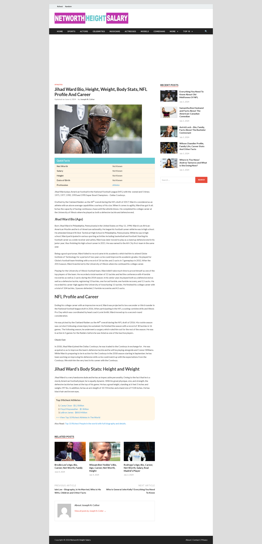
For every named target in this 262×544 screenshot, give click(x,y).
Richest (60, 6)
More (172, 31)
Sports (71, 31)
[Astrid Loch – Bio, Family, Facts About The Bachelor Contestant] (168, 127)
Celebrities (99, 31)
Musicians (115, 31)
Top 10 (186, 31)
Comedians (159, 31)
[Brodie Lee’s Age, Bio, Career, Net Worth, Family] (70, 461)
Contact (196, 540)
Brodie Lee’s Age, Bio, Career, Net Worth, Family (69, 466)
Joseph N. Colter (87, 99)
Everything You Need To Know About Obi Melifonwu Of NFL (191, 94)
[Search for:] (183, 180)
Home (60, 31)
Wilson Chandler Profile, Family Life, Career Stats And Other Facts (191, 146)
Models (145, 31)
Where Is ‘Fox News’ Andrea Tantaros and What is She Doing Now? (193, 162)
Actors (84, 31)
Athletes (58, 84)
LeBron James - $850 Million (73, 412)
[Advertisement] (131, 59)
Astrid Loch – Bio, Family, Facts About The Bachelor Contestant (192, 130)
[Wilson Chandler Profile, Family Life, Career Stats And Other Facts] (168, 143)
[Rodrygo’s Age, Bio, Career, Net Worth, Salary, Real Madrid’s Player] (139, 461)
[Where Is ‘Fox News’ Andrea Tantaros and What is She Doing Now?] (168, 160)
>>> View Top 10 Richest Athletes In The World (78, 417)
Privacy (204, 540)
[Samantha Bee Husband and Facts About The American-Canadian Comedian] (168, 108)
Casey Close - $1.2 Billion (72, 405)
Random (68, 6)
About (188, 540)
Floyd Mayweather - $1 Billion (74, 409)
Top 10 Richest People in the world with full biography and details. (95, 423)
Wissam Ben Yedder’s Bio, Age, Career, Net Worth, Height (103, 467)
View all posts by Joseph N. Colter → (90, 510)
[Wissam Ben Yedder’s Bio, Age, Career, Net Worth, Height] (104, 461)
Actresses (130, 31)
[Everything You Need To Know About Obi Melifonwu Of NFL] (168, 91)
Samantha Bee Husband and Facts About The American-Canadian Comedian (191, 112)
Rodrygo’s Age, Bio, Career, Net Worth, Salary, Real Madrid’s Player (138, 467)
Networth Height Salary (80, 540)
